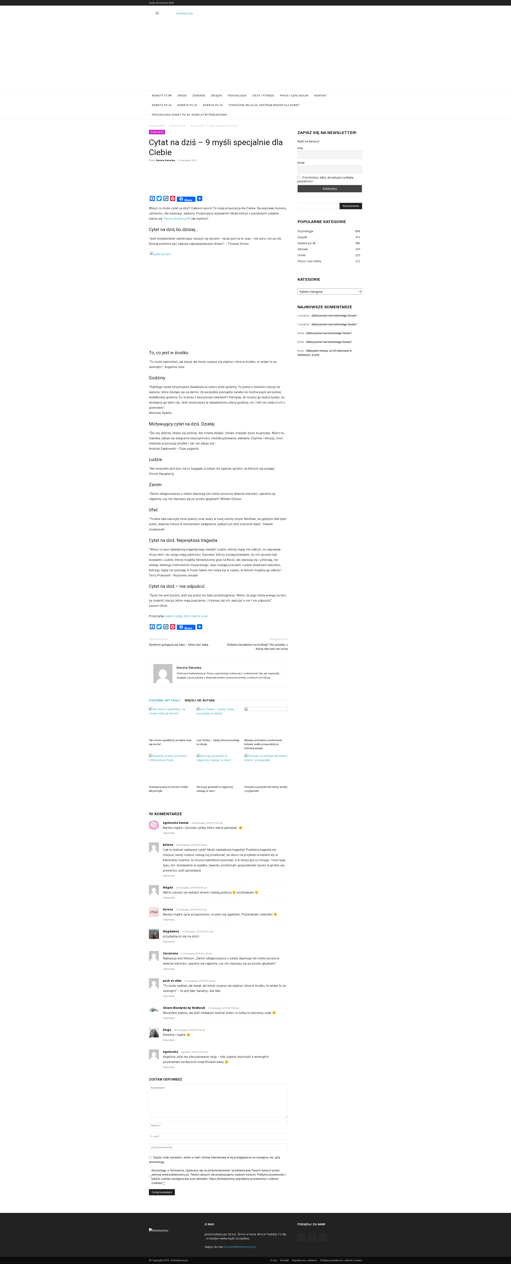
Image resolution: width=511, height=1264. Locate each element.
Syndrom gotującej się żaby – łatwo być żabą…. (179, 644)
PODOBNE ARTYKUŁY (165, 700)
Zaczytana (170, 953)
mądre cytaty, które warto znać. (186, 616)
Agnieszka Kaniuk (176, 823)
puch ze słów (172, 980)
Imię (300, 148)
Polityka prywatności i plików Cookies (341, 1260)
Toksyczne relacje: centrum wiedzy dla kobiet (264, 105)
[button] (357, 96)
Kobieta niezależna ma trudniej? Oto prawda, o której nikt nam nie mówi (257, 647)
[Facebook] (346, 3)
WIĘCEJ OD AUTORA (200, 700)
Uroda (182, 95)
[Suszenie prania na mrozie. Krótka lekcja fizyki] (170, 769)
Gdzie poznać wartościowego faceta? (334, 315)
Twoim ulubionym (175, 218)
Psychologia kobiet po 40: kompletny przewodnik (189, 114)
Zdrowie (198, 95)
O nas (273, 1260)
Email (300, 163)
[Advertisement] (255, 61)
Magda (168, 887)
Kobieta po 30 (213, 105)
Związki (216, 95)
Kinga (167, 1030)
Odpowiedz (169, 833)
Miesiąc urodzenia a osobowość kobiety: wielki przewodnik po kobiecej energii (263, 744)
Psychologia (237, 95)
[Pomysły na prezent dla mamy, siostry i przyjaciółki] (266, 769)
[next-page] (220, 798)
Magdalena (171, 931)
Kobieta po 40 (162, 105)
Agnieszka (170, 1052)
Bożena (168, 845)
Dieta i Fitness (263, 95)
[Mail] (359, 3)
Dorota (168, 909)
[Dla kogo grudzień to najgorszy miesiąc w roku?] (218, 769)
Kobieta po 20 (187, 105)
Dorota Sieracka (165, 160)
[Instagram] (353, 3)
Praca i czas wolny (294, 95)
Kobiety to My (162, 95)
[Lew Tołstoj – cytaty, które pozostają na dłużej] (218, 722)
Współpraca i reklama (304, 1260)
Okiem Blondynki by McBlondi (184, 1008)
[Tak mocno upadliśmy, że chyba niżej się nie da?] (170, 722)
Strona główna (157, 125)
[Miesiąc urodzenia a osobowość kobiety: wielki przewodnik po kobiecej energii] (266, 722)
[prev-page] (214, 798)
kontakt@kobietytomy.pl (240, 1247)
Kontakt (320, 95)
